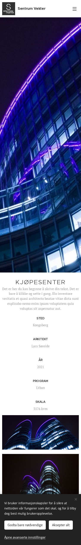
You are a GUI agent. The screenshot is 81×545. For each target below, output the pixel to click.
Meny (74, 8)
